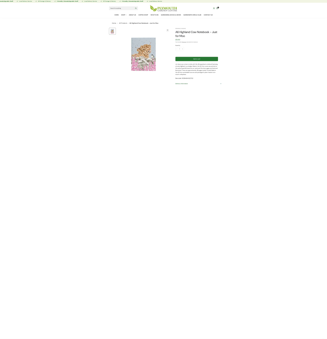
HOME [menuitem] (116, 15)
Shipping (184, 42)
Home (114, 23)
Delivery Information (181, 83)
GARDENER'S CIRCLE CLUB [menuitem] (192, 15)
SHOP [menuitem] (123, 15)
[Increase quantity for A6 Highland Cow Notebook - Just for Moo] (182, 49)
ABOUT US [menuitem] (132, 15)
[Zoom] (167, 30)
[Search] (136, 8)
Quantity (177, 45)
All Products (123, 23)
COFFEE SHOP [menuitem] (143, 15)
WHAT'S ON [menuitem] (154, 15)
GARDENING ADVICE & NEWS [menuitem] (171, 15)
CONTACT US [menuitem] (208, 15)
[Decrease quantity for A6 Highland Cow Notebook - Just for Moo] (177, 49)
